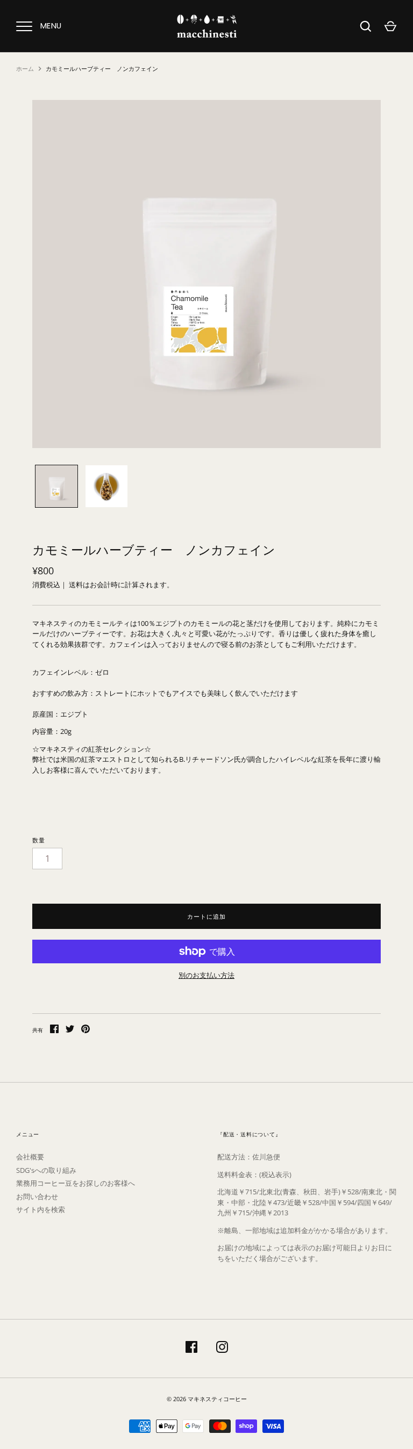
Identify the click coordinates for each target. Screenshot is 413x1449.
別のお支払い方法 (206, 975)
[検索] (366, 26)
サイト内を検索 (40, 1209)
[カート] (390, 26)
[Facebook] (191, 1348)
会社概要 (30, 1157)
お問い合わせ (37, 1196)
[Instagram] (222, 1348)
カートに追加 (206, 916)
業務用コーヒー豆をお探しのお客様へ (75, 1183)
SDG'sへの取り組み (46, 1170)
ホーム (25, 68)
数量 (38, 840)
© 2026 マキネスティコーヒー (207, 1399)
